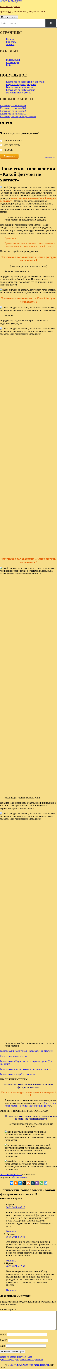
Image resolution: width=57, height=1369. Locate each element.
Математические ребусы (18, 92)
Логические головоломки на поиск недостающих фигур (30, 1104)
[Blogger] (28, 1183)
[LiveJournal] (33, 1183)
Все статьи (11, 41)
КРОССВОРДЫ (12, 145)
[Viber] (37, 1183)
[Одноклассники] (16, 1183)
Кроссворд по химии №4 (13, 105)
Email (3, 1340)
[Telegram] (45, 1183)
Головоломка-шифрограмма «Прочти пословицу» (26, 1069)
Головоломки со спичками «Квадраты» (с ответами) (27, 1051)
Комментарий (8, 1309)
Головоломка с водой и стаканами (17, 1074)
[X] (24, 1183)
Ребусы (10, 65)
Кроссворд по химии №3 (13, 108)
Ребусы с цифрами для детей (21, 84)
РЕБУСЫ (8, 149)
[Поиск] (50, 23)
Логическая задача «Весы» (14, 1056)
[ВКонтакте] (11, 1183)
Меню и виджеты (9, 17)
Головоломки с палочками (19, 87)
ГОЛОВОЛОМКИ (13, 140)
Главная (10, 39)
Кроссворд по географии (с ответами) (25, 81)
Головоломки (13, 59)
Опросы (10, 44)
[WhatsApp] (41, 1183)
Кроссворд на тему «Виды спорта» (18, 116)
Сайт (2, 1345)
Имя (3, 1334)
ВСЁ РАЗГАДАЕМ (10, 6)
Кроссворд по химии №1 (13, 113)
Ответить (11, 1231)
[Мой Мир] (20, 1183)
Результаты (49, 157)
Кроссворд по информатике (20, 90)
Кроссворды (12, 62)
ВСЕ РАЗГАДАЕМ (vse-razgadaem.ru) (28, 1365)
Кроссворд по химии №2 (13, 111)
